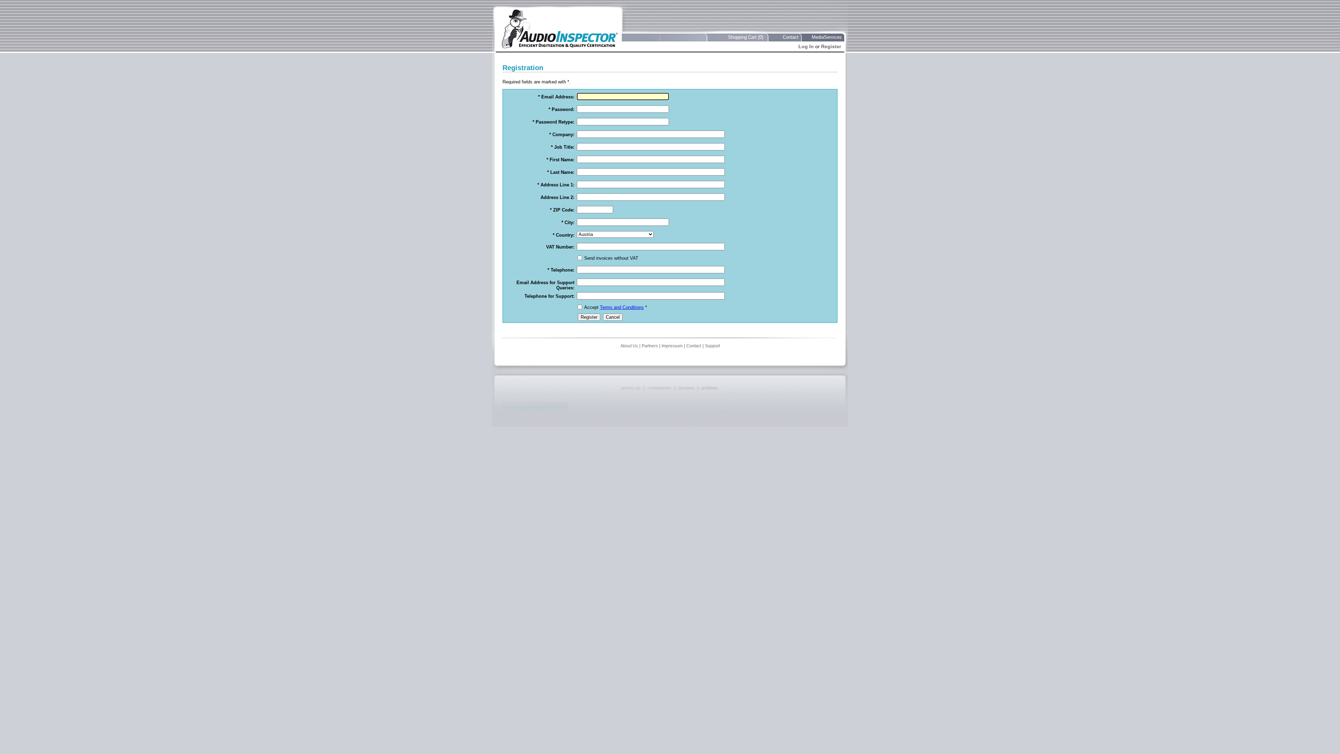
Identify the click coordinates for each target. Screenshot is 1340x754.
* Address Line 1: (555, 184)
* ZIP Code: (562, 210)
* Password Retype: (553, 122)
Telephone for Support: (549, 296)
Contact (790, 37)
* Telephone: (561, 270)
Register (831, 46)
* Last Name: (560, 172)
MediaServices (827, 37)
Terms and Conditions (622, 307)
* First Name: (560, 159)
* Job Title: (562, 147)
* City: (567, 222)
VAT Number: (560, 247)
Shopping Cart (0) (745, 37)
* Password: (561, 109)
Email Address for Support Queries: (545, 285)
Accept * (615, 307)
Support (712, 345)
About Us (629, 345)
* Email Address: (556, 96)
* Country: (563, 235)
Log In (806, 46)
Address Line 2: (557, 197)
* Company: (561, 134)
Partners (650, 345)
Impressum (672, 345)
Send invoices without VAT (611, 258)
